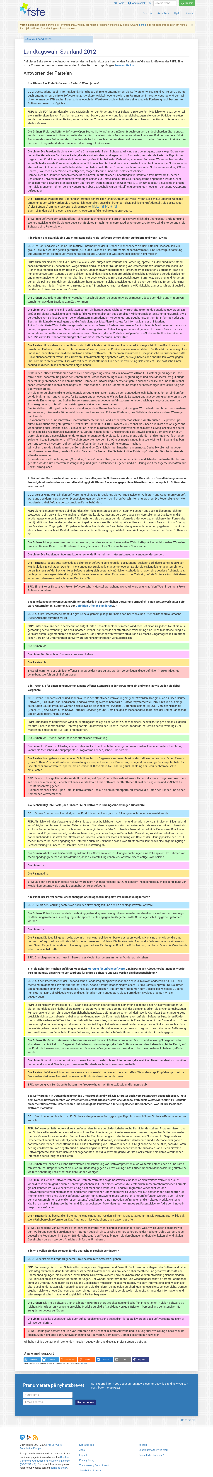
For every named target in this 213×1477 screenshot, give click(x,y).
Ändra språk (138, 3)
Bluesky (51, 1360)
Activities (163, 13)
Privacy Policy (87, 1460)
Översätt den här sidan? (151, 1455)
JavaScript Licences (90, 1470)
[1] (93, 206)
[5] (111, 206)
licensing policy (59, 1467)
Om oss (147, 13)
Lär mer (84, 1363)
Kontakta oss (86, 1444)
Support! (141, 1360)
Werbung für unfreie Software (106, 968)
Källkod (142, 1444)
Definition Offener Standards (94, 605)
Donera (188, 3)
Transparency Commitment (94, 1465)
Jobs (82, 1450)
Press (189, 13)
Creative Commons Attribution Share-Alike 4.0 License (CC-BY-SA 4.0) (45, 1461)
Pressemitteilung (125, 65)
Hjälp (177, 13)
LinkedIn (105, 1360)
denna (142, 24)
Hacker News (69, 1360)
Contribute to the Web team (153, 1450)
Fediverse (33, 1360)
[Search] (151, 3)
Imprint (83, 1455)
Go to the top (188, 1420)
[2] (97, 206)
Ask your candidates (38, 39)
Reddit (87, 1360)
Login (120, 3)
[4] (106, 206)
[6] (115, 206)
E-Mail (123, 1360)
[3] (102, 206)
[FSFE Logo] (32, 9)
